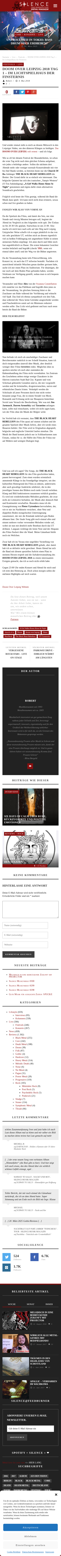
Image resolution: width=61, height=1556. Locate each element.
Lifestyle (13, 1012)
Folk (17, 1051)
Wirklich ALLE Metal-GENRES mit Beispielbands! (44, 1338)
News (11, 1031)
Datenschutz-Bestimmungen (33, 1552)
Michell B (19, 1144)
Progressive (20, 1080)
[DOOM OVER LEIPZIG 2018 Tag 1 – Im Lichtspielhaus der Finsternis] (30, 121)
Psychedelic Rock (30, 1092)
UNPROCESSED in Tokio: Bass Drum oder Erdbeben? (29, 41)
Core (18, 35)
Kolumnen (20, 1018)
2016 (6, 1476)
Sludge (18, 1099)
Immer (49, 1304)
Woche (12, 1304)
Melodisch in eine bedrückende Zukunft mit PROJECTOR (30, 975)
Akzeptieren (31, 1527)
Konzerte (29, 35)
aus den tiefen (39, 1476)
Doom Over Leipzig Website (15, 587)
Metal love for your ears (13, 1462)
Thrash (18, 1109)
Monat (30, 1304)
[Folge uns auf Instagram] (6, 1268)
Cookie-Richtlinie (13, 1552)
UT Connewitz (44, 636)
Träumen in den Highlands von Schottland (40, 1361)
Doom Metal (20, 1490)
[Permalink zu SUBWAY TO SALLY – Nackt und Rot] (9, 1209)
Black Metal (21, 1038)
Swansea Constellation (46, 284)
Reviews (10, 834)
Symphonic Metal (23, 1105)
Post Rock (8, 636)
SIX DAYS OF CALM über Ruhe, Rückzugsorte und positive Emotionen (25, 819)
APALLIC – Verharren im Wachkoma (43, 1382)
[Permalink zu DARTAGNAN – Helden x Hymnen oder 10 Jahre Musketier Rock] (9, 1145)
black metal (33, 1481)
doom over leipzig (33, 632)
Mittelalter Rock (29, 1086)
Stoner (18, 1102)
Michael (18, 1207)
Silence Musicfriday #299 (21, 985)
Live (40, 35)
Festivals (21, 57)
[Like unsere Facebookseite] (34, 1257)
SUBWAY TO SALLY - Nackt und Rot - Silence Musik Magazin (32, 1178)
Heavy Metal (21, 1060)
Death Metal (21, 1044)
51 (52, 1344)
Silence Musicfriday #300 (21, 981)
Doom (19, 632)
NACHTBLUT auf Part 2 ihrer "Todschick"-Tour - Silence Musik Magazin (35, 1230)
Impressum (49, 1552)
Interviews (11, 792)
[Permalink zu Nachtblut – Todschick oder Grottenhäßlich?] (9, 1231)
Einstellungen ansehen (30, 1545)
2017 (13, 1476)
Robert (9, 81)
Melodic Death (22, 1063)
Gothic (18, 1054)
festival (36, 1490)
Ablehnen (30, 1536)
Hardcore (19, 1057)
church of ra (9, 632)
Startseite (5, 57)
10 (48, 1367)
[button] (56, 1494)
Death (7, 1485)
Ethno (45, 632)
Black (18, 1481)
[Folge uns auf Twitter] (6, 1257)
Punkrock (26, 1096)
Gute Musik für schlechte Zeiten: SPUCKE (30, 994)
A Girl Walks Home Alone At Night (33, 628)
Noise (18, 1067)
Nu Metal (19, 1070)
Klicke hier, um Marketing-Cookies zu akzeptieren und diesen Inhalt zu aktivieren (30, 338)
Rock (21, 834)
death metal (21, 1485)
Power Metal (21, 1076)
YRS (40, 248)
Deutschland (40, 1485)
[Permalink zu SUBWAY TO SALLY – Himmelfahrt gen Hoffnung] (9, 1179)
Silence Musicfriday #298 (21, 990)
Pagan (18, 1073)
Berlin (7, 1481)
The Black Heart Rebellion (25, 636)
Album (23, 1476)
